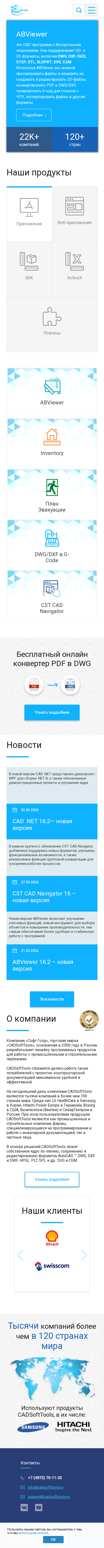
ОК (53, 1539)
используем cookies (33, 1533)
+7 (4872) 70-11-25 (45, 1477)
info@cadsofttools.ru (45, 1487)
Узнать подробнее (52, 712)
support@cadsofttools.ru (49, 1497)
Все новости (52, 999)
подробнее (32, 115)
